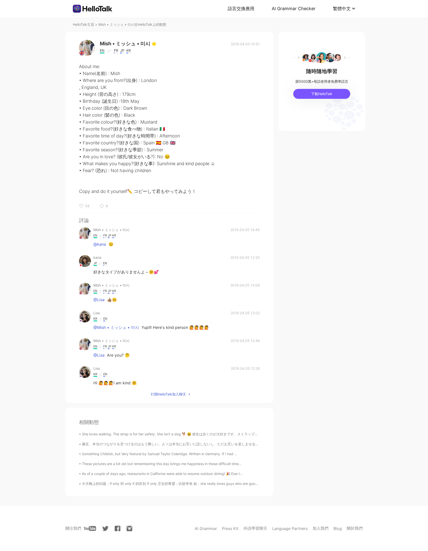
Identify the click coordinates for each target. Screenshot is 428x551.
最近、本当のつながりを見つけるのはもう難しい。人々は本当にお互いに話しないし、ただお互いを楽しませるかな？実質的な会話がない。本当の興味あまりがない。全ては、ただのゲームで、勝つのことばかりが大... (251, 444)
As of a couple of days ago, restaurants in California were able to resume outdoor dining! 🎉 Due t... (162, 474)
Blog (337, 528)
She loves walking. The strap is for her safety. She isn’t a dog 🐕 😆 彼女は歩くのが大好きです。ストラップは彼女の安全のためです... (189, 434)
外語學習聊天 (255, 528)
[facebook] (117, 528)
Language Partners (290, 528)
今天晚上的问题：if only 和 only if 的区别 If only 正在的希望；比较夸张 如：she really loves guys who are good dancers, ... (179, 483)
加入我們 (320, 528)
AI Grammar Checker (294, 8)
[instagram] (129, 528)
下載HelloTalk (321, 94)
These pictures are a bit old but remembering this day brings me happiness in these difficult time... (161, 464)
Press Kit (230, 528)
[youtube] (90, 528)
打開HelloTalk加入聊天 (168, 394)
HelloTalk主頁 (83, 24)
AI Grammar (206, 528)
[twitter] (105, 528)
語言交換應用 (241, 8)
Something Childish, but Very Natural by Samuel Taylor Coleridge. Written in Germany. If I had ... (159, 454)
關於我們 (355, 528)
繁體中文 (342, 8)
